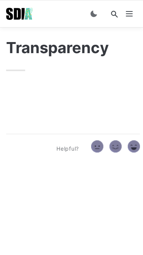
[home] (19, 14)
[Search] (114, 14)
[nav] (129, 13)
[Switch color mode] (94, 13)
